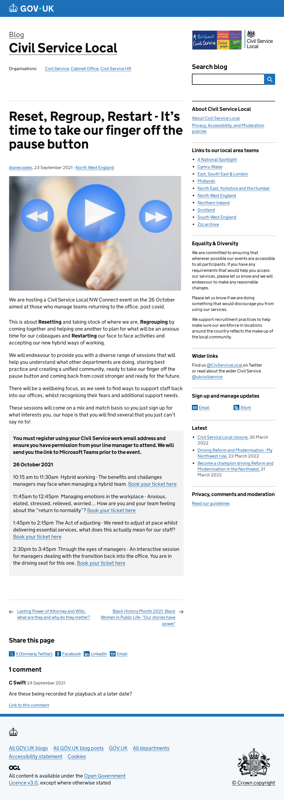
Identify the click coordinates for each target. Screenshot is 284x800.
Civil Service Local (63, 48)
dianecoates (20, 167)
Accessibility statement (35, 756)
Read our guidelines (211, 503)
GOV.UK (118, 748)
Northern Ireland (213, 202)
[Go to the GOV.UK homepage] (31, 8)
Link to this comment (29, 705)
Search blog (209, 67)
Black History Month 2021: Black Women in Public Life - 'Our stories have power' (138, 617)
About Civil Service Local (216, 118)
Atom (245, 407)
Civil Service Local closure (222, 437)
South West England (216, 217)
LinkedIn (99, 653)
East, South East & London (222, 174)
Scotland (206, 210)
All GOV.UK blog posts (78, 748)
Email (122, 653)
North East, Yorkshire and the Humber (233, 188)
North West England (94, 167)
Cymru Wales (209, 166)
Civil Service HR (115, 68)
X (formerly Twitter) (34, 653)
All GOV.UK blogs (28, 748)
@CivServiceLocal (225, 365)
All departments (151, 748)
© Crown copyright (253, 782)
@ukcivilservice (207, 376)
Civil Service (57, 68)
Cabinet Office (84, 68)
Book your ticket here (152, 484)
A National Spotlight (217, 159)
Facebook (71, 653)
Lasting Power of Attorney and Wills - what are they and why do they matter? (53, 614)
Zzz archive (208, 224)
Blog (16, 34)
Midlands (206, 181)
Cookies (77, 756)
